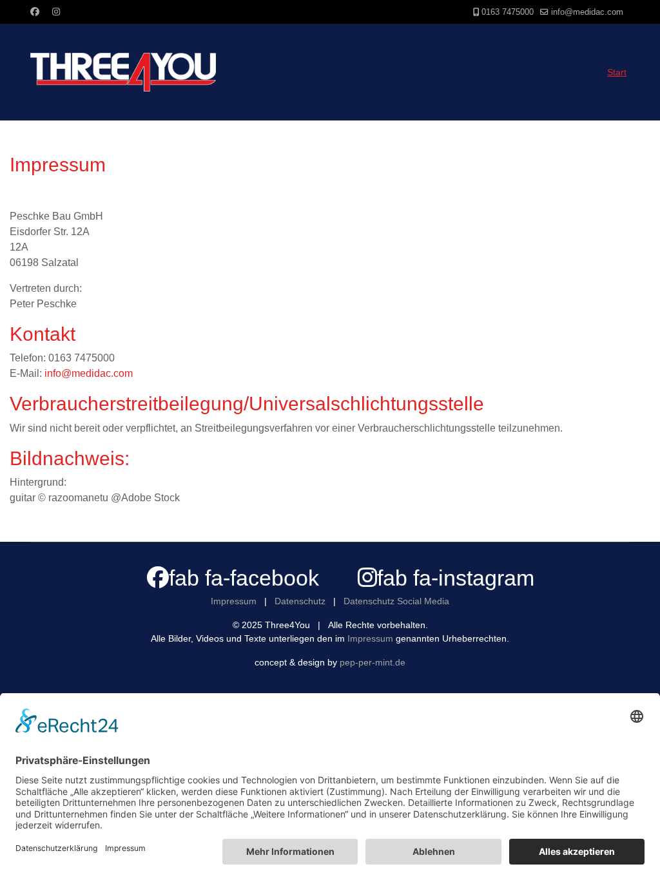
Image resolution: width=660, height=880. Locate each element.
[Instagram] (56, 11)
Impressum (234, 601)
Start (616, 72)
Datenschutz (300, 601)
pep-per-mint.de (372, 662)
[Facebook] (34, 11)
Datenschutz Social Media (396, 601)
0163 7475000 (507, 12)
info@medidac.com (587, 12)
